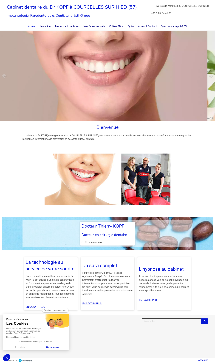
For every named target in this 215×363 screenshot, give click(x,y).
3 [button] (212, 118)
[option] (107, 76)
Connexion (202, 360)
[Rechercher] (204, 321)
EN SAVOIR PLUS (35, 306)
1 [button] (208, 118)
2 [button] (210, 118)
